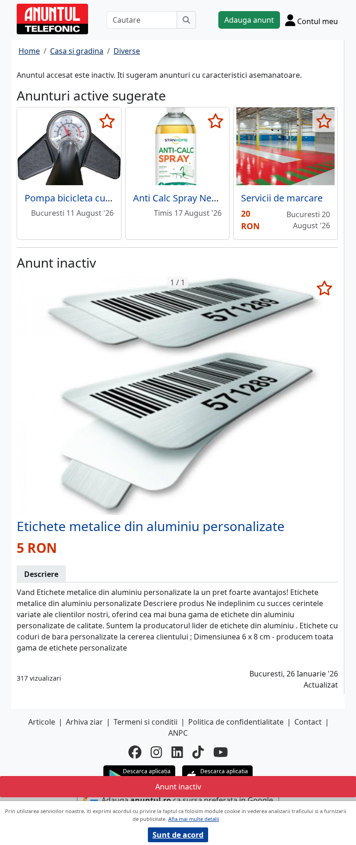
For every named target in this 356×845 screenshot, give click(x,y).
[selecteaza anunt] (107, 121)
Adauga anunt (249, 20)
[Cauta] (186, 20)
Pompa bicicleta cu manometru (92, 198)
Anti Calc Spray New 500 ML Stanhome (215, 198)
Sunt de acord (178, 835)
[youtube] (220, 752)
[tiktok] (198, 752)
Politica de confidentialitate (236, 722)
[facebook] (134, 752)
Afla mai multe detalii (193, 818)
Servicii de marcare (282, 198)
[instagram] (156, 752)
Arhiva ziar (84, 722)
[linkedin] (177, 752)
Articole (41, 722)
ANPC (178, 733)
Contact (308, 722)
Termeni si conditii (146, 722)
